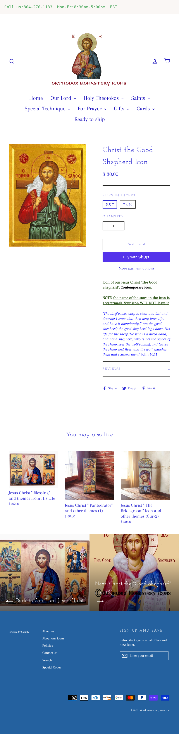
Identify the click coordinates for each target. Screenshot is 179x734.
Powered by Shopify (19, 631)
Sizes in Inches (119, 195)
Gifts (120, 108)
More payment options (136, 268)
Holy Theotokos (102, 98)
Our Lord (61, 98)
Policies (47, 646)
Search (47, 660)
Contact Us (49, 653)
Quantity (113, 216)
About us (48, 631)
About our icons (53, 638)
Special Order (51, 667)
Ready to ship (89, 119)
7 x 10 (127, 204)
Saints (138, 98)
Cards (144, 108)
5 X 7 (110, 204)
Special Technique (46, 108)
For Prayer (90, 108)
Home (36, 98)
